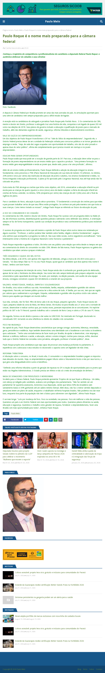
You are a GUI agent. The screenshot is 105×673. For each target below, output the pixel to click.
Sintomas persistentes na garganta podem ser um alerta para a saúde (44, 597)
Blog (79, 669)
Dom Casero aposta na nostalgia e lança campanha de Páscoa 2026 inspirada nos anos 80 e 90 (51, 454)
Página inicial (8, 30)
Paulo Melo (52, 21)
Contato (99, 669)
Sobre (91, 669)
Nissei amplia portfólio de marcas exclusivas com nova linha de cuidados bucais (48, 616)
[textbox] (52, 231)
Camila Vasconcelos (13, 48)
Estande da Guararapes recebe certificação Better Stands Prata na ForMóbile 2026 (49, 585)
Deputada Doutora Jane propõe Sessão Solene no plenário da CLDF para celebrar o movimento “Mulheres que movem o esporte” (17, 455)
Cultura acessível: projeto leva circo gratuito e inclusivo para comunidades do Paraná (50, 572)
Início (85, 669)
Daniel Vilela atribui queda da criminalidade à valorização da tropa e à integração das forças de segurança (87, 455)
